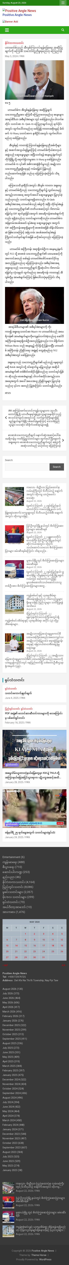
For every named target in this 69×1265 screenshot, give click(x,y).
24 (43, 951)
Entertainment (11, 857)
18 (53, 945)
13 (7, 945)
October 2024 (10, 1088)
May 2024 (8, 1111)
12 (62, 939)
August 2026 (9, 988)
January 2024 (10, 1129)
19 (62, 945)
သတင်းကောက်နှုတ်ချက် (18, 693)
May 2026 (8, 1002)
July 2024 (8, 1102)
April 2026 (8, 1007)
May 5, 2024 (11, 56)
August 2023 (9, 1152)
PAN (22, 56)
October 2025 (10, 1034)
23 (34, 951)
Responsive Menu (62, 3)
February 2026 (10, 1016)
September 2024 (12, 1093)
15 (25, 945)
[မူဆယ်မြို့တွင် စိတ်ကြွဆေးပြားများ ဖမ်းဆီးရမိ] (14, 569)
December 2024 (11, 1079)
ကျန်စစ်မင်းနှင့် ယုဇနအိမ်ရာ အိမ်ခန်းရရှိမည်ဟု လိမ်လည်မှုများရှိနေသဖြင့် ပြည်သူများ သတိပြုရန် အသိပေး (41, 1230)
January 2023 (10, 1170)
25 (53, 951)
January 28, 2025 (14, 782)
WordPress (45, 1259)
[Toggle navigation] (7, 30)
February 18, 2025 (14, 722)
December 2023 (11, 1133)
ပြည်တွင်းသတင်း (12, 709)
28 (16, 957)
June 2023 (8, 1161)
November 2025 (11, 1029)
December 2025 (11, 1025)
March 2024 (9, 1120)
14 (16, 945)
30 (34, 957)
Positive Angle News (17, 15)
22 (25, 951)
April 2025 (8, 1061)
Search (9, 460)
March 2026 (9, 1011)
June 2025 (8, 1052)
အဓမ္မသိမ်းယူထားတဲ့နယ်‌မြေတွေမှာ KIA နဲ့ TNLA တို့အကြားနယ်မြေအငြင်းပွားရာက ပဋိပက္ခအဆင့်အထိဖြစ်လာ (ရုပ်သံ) (32, 777)
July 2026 (8, 993)
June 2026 (8, 998)
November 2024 (11, 1084)
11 (53, 939)
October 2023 (10, 1143)
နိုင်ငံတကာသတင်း (14, 43)
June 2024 (8, 1106)
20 (7, 951)
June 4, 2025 (12, 698)
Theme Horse (38, 1255)
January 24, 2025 (14, 837)
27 (7, 957)
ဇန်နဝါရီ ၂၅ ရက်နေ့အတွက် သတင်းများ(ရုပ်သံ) (30, 832)
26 (62, 951)
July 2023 (8, 1156)
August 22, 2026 (24, 1190)
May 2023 (8, 1165)
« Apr (5, 965)
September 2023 (12, 1147)
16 (34, 945)
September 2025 (12, 1038)
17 (43, 945)
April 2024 (8, 1115)
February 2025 (10, 1070)
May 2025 (8, 1056)
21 (16, 951)
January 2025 (10, 1075)
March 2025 (9, 1065)
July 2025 (8, 1047)
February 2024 (10, 1124)
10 (43, 939)
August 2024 (9, 1097)
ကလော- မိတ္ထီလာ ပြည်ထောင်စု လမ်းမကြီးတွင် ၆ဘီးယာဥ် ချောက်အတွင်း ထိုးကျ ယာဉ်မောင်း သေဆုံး (40, 1186)
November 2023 (11, 1138)
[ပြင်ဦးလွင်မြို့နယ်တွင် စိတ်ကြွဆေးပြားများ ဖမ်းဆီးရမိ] (14, 534)
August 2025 (9, 1043)
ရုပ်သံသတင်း (14, 680)
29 (25, 957)
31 (43, 957)
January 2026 (10, 1020)
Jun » (63, 965)
